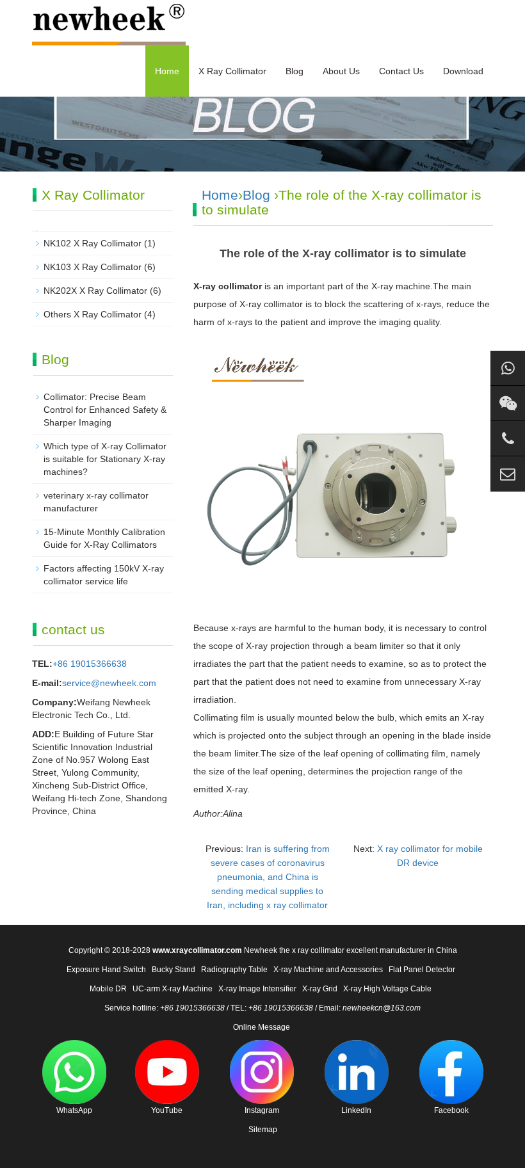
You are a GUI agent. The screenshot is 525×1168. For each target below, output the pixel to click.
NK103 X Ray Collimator (92, 267)
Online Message (261, 1027)
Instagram (262, 1110)
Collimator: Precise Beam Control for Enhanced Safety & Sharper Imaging (105, 410)
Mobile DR (108, 988)
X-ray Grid (319, 988)
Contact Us (401, 71)
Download (463, 71)
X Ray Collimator (232, 71)
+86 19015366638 (89, 664)
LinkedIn (356, 1110)
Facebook (451, 1110)
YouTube (166, 1110)
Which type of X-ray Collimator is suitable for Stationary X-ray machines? (105, 459)
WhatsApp (74, 1110)
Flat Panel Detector (422, 969)
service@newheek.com (109, 683)
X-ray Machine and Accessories (328, 969)
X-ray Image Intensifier (257, 988)
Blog (294, 71)
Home (167, 71)
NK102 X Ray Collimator (92, 243)
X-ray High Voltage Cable (387, 988)
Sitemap (262, 1129)
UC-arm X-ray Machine (173, 988)
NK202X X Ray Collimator (95, 290)
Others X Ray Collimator (92, 314)
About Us (341, 71)
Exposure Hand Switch (106, 969)
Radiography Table (234, 969)
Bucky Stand (173, 969)
